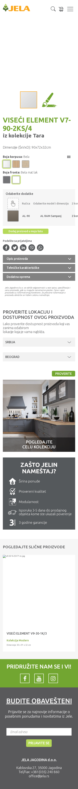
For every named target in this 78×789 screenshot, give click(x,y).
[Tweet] (15, 248)
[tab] (39, 259)
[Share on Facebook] (6, 248)
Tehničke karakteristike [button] (23, 267)
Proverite (63, 373)
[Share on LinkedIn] (23, 248)
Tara (38, 135)
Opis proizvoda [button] (17, 258)
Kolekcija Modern (18, 640)
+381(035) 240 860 (45, 772)
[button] (53, 8)
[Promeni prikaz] (68, 157)
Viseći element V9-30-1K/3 (27, 633)
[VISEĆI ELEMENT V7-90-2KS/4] (39, 556)
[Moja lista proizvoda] (60, 9)
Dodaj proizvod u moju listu (26, 231)
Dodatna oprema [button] (18, 276)
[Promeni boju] (13, 203)
